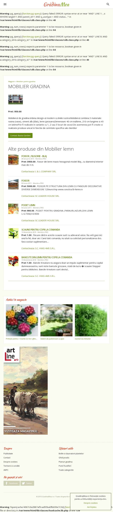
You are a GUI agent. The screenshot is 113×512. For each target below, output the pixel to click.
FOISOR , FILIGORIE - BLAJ (34, 156)
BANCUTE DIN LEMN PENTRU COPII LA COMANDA (46, 257)
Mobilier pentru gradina (25, 81)
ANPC (6, 470)
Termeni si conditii (12, 465)
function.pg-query (31, 13)
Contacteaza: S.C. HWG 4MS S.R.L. (38, 248)
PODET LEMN (28, 205)
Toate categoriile (66, 470)
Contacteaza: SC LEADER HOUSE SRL (40, 195)
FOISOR (25, 180)
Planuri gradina (65, 461)
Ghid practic (64, 457)
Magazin (11, 81)
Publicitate (8, 453)
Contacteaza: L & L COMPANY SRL (38, 171)
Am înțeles (92, 507)
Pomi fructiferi (65, 465)
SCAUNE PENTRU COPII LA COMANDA (40, 229)
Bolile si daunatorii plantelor (71, 453)
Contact (7, 457)
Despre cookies (11, 461)
